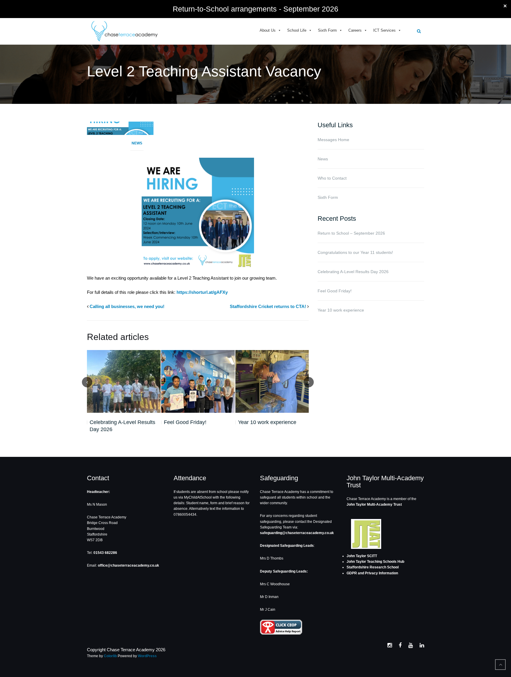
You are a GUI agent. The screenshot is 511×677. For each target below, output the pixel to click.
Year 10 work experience (267, 422)
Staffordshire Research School (373, 567)
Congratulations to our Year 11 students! (355, 252)
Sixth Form (327, 30)
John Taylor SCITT (362, 556)
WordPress (147, 656)
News (137, 143)
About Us (268, 30)
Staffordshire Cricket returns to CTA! (268, 306)
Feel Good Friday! (185, 422)
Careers (355, 30)
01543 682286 (105, 553)
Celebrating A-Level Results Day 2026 (122, 425)
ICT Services (384, 30)
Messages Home (333, 139)
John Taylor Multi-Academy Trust (374, 504)
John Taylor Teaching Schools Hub (375, 562)
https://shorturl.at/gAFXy (202, 292)
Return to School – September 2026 (351, 233)
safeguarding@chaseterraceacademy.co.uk (297, 533)
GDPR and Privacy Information (372, 573)
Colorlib (110, 656)
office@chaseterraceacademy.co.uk (128, 565)
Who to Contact (332, 178)
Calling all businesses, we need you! (127, 306)
